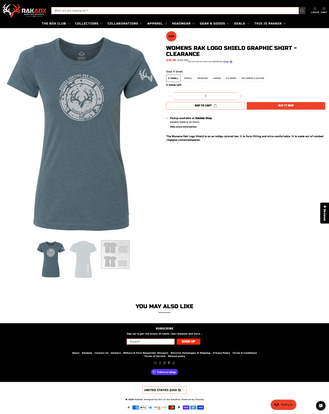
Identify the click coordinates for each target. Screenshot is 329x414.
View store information (183, 126)
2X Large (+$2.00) (252, 78)
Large (217, 78)
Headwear (181, 23)
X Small (173, 78)
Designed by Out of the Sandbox (162, 399)
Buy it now (286, 105)
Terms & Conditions (244, 353)
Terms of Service (155, 356)
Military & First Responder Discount (145, 353)
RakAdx (139, 399)
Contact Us (101, 353)
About (76, 353)
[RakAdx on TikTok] (173, 363)
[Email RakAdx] (155, 363)
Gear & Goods (212, 23)
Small (188, 78)
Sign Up (188, 341)
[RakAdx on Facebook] (160, 363)
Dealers (116, 353)
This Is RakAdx (268, 23)
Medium (202, 78)
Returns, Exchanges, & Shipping (190, 353)
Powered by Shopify (192, 399)
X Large (231, 78)
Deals (239, 23)
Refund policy (176, 356)
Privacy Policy (221, 353)
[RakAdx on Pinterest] (169, 363)
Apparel (155, 23)
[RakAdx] (24, 11)
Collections (87, 23)
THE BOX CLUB (54, 23)
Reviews (87, 353)
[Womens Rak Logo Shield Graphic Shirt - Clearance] (82, 134)
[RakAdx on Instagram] (164, 363)
